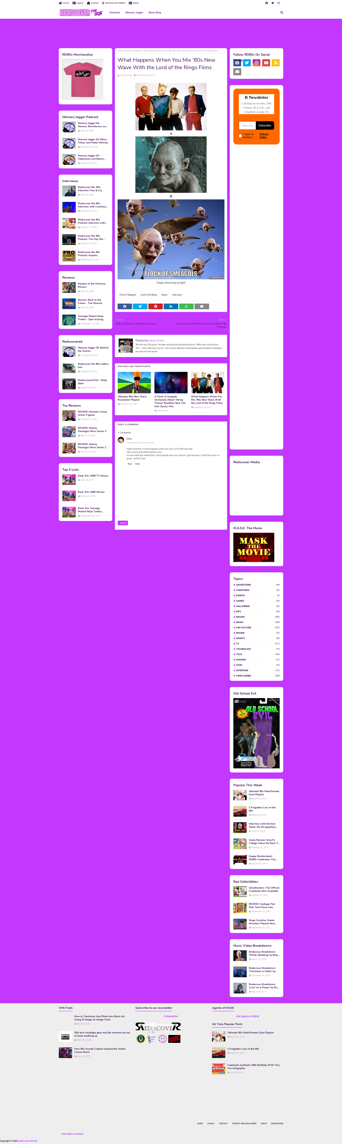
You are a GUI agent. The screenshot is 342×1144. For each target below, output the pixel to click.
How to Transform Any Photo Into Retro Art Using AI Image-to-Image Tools (99, 1018)
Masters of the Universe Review (91, 285)
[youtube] (266, 62)
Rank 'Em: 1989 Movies (91, 492)
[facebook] (267, 3)
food (258, 665)
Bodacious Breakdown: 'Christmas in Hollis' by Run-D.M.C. (262, 970)
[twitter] (273, 3)
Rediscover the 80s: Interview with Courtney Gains (92, 205)
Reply (130, 464)
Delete (137, 464)
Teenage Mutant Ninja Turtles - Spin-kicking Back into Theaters (90, 318)
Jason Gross (126, 75)
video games (258, 675)
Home (66, 3)
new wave (177, 295)
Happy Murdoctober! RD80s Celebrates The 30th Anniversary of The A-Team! (263, 858)
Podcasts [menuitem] (115, 12)
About (136, 3)
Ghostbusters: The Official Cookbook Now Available (264, 889)
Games (258, 600)
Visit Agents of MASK (247, 1016)
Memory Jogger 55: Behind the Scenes (93, 349)
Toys (258, 654)
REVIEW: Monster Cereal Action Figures (92, 413)
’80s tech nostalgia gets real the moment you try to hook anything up (102, 1034)
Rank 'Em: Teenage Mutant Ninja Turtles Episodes (90, 510)
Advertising (258, 584)
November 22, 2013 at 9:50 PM (140, 443)
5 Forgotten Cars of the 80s (262, 809)
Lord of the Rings (149, 295)
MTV (258, 611)
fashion (258, 659)
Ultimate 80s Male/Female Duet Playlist (264, 793)
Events (258, 595)
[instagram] (279, 3)
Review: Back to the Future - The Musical (90, 301)
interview (258, 670)
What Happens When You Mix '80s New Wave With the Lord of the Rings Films (207, 400)
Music (164, 295)
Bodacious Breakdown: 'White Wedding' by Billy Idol (263, 953)
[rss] (276, 62)
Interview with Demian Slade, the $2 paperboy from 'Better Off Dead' (262, 825)
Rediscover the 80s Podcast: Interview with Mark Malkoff (91, 221)
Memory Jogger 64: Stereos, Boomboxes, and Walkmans (92, 125)
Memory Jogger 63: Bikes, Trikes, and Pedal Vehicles (93, 141)
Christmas (258, 590)
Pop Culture (258, 627)
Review (258, 633)
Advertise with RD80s (115, 3)
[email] (237, 71)
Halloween (258, 606)
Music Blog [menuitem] (155, 12)
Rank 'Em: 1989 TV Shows (93, 475)
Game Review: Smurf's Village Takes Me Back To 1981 (264, 841)
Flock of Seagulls (133, 50)
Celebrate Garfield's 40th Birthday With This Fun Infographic (253, 1067)
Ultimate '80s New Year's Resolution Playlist (132, 398)
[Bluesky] (247, 71)
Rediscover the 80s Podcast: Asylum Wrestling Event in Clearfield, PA (89, 254)
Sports (258, 638)
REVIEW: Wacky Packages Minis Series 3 (92, 429)
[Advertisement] (171, 33)
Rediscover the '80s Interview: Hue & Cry (90, 189)
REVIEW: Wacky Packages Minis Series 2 (92, 446)
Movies (258, 617)
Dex (129, 439)
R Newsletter (171, 1016)
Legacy (80, 3)
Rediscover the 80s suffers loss (93, 365)
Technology (258, 649)
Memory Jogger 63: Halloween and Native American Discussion (91, 157)
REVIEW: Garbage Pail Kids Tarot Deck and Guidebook (262, 906)
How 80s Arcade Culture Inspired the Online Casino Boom (100, 1050)
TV (258, 643)
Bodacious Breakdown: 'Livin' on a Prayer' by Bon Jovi (264, 986)
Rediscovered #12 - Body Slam (92, 382)
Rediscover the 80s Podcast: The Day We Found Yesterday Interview (93, 237)
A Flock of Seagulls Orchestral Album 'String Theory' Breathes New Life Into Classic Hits (170, 401)
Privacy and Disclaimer (244, 1123)
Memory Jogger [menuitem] (134, 12)
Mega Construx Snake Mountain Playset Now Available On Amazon (262, 922)
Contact (95, 3)
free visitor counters (72, 1133)
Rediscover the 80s (27, 1141)
